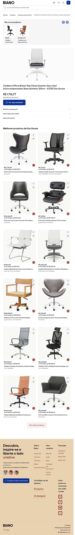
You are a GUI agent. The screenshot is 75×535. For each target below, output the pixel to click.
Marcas (49, 453)
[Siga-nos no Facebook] (60, 502)
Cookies (67, 525)
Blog (47, 460)
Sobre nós (37, 453)
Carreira (37, 457)
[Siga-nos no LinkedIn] (60, 513)
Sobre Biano (36, 447)
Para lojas (62, 445)
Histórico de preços (10, 109)
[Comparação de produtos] (54, 3)
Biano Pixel (62, 456)
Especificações (9, 118)
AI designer (40, 496)
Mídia (36, 464)
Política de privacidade (62, 527)
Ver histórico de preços (10, 97)
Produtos (39, 489)
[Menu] (68, 3)
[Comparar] (33, 138)
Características (40, 467)
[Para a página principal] (8, 2)
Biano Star (62, 460)
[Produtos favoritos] (59, 3)
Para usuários (49, 447)
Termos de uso (65, 530)
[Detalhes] (33, 165)
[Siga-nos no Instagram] (60, 497)
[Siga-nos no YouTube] (60, 508)
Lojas (48, 457)
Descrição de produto (11, 113)
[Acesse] (63, 3)
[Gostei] (33, 134)
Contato (37, 460)
